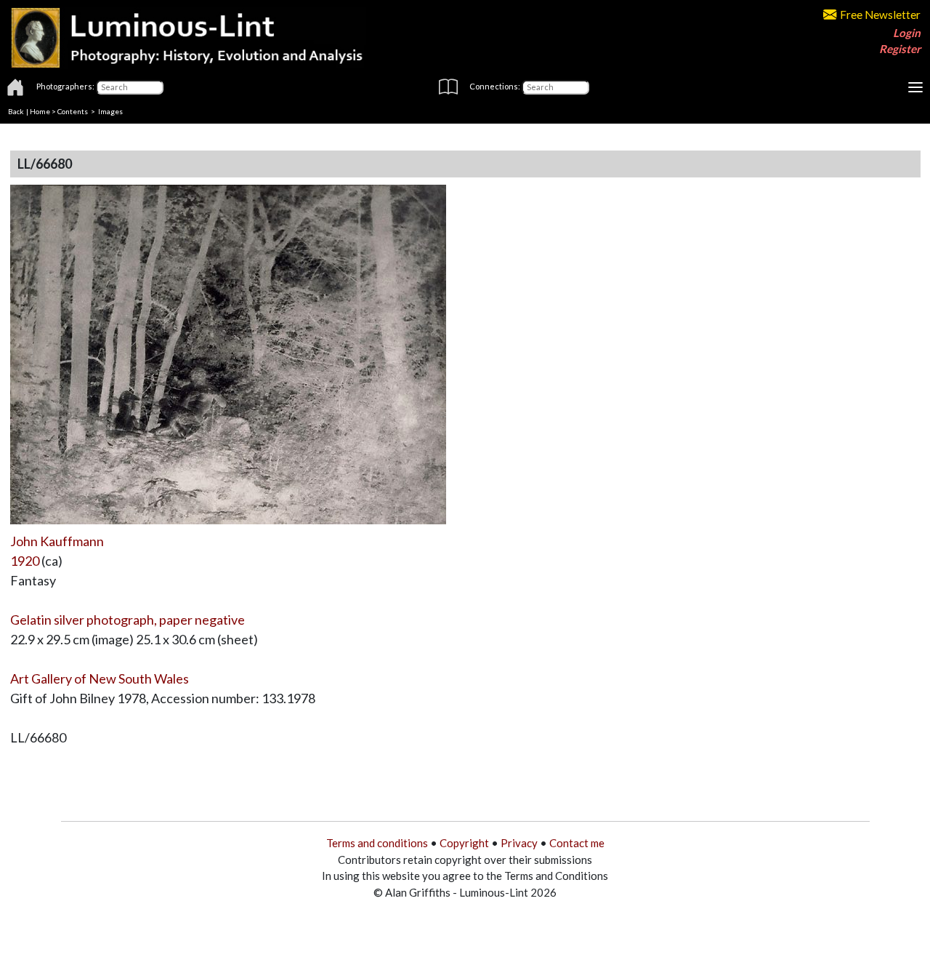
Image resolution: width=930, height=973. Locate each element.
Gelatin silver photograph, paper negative (127, 620)
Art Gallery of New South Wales (99, 678)
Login (907, 32)
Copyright (464, 842)
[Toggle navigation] (915, 87)
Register (900, 48)
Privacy (519, 842)
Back (16, 111)
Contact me (576, 842)
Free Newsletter (880, 14)
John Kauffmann (57, 541)
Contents (72, 111)
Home (40, 111)
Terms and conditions (377, 842)
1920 (24, 561)
